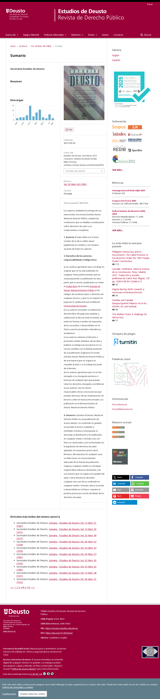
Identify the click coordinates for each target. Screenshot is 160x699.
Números (76, 34)
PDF (70, 129)
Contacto (118, 34)
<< (11, 587)
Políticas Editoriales (54, 34)
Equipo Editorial (31, 34)
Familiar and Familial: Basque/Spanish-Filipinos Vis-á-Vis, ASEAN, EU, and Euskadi (129, 303)
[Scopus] (119, 130)
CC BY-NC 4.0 (36, 674)
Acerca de (11, 34)
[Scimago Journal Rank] (135, 130)
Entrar (150, 4)
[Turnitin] (125, 346)
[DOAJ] (119, 143)
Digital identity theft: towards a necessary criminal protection (128, 291)
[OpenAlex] (135, 152)
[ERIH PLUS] (135, 143)
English (115, 55)
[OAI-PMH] (150, 657)
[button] (120, 477)
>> (33, 587)
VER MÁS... (118, 169)
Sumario (53, 522)
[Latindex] (119, 136)
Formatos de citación (75, 170)
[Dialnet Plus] (135, 136)
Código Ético (72, 286)
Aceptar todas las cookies (32, 694)
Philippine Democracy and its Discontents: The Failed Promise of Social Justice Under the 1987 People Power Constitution (130, 256)
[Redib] (119, 152)
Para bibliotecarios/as (122, 409)
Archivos (23, 46)
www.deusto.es (9, 631)
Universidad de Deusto (75, 305)
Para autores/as (119, 404)
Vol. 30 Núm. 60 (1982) (41, 46)
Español (116, 60)
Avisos (105, 34)
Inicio (12, 46)
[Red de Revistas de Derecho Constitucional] (124, 164)
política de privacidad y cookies (17, 687)
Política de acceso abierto (24, 668)
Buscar (147, 34)
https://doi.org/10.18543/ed (59, 633)
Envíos (91, 34)
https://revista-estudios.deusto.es (61, 628)
